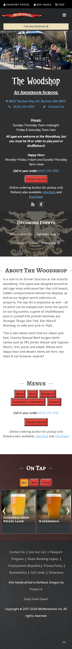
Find (61, 5)
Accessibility (18, 572)
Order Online (36, 179)
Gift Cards (38, 572)
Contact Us (56, 106)
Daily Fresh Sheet (36, 599)
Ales (34, 483)
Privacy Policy (53, 565)
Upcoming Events (36, 222)
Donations (56, 572)
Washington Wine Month (28, 234)
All (24, 483)
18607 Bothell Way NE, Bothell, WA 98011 (37, 101)
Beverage (47, 394)
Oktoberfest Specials (25, 242)
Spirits (54, 402)
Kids (32, 394)
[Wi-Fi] (33, 204)
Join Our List (37, 552)
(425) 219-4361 (48, 412)
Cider (46, 483)
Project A (36, 589)
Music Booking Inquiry (43, 558)
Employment (17, 565)
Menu (20, 394)
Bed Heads (43, 5)
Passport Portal (18, 5)
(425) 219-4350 (23, 106)
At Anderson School (36, 92)
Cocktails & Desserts (28, 402)
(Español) (33, 565)
